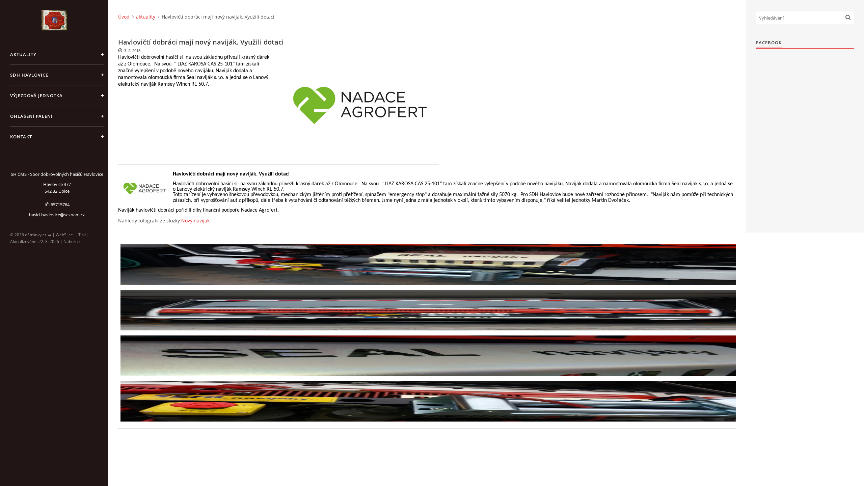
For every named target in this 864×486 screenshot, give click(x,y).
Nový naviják (195, 220)
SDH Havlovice (29, 75)
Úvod (124, 17)
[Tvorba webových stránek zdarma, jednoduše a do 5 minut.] (50, 235)
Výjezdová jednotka (36, 95)
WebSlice (64, 235)
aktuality (23, 54)
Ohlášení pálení (31, 116)
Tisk (82, 235)
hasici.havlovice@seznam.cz (57, 215)
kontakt (21, 137)
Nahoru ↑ (72, 241)
